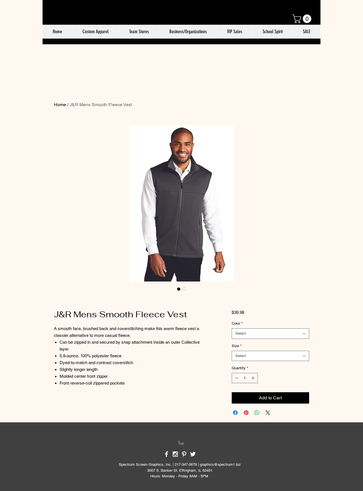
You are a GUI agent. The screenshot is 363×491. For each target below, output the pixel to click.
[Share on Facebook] (235, 412)
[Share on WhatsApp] (257, 412)
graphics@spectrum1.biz (220, 464)
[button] (302, 18)
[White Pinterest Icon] (184, 454)
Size (237, 346)
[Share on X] (267, 412)
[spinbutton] (244, 378)
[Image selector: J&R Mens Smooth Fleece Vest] (179, 289)
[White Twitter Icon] (193, 454)
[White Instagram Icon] (175, 454)
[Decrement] (236, 378)
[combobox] (270, 333)
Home (60, 104)
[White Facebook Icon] (166, 454)
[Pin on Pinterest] (246, 412)
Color (237, 323)
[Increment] (253, 378)
